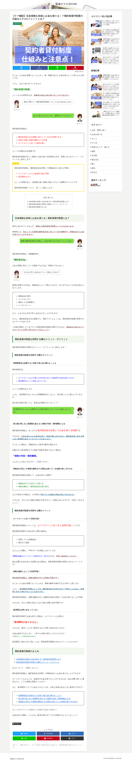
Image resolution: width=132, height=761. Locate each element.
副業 (93, 151)
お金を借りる (17, 723)
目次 (45, 197)
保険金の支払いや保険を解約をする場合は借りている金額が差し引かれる (48, 702)
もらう (94, 139)
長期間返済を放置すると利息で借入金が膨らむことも (39, 695)
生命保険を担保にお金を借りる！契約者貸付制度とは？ (49, 201)
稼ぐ (93, 164)
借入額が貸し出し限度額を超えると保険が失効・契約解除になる (44, 699)
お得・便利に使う (99, 130)
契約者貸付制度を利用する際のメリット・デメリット (48, 204)
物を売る (95, 160)
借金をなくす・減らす (101, 147)
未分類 (94, 155)
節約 (93, 168)
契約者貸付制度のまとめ (38, 207)
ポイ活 (94, 143)
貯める (94, 172)
